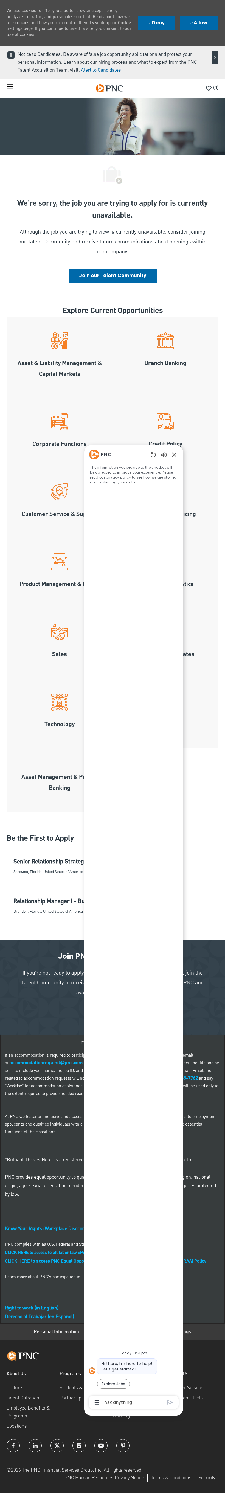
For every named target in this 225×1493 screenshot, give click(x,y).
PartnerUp (70, 1398)
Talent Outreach (23, 1398)
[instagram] (79, 1445)
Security (206, 1477)
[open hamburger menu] (10, 88)
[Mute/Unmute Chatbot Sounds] (164, 455)
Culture (14, 1387)
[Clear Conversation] (153, 454)
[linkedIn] (35, 1445)
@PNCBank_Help (184, 1398)
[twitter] (57, 1445)
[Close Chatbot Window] (174, 454)
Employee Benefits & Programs (28, 1412)
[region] (133, 928)
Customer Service (183, 1387)
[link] (113, 276)
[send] (170, 1402)
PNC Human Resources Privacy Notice (104, 1477)
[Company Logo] (109, 88)
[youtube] (101, 1445)
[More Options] (97, 1402)
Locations (17, 1426)
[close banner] (215, 57)
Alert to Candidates (101, 70)
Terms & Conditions (171, 1477)
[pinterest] (123, 1445)
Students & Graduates (82, 1387)
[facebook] (13, 1445)
